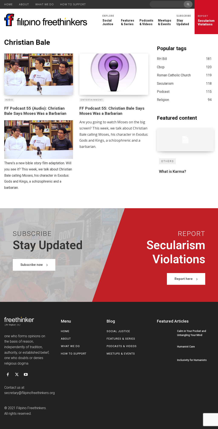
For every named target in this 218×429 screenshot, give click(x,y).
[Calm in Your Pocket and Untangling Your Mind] (165, 333)
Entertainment (92, 100)
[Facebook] (7, 374)
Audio (9, 100)
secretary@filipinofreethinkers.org (29, 393)
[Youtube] (25, 374)
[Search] (188, 4)
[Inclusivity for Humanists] (165, 360)
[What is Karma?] (185, 139)
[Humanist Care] (165, 347)
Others (167, 161)
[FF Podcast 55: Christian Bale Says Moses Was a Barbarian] (113, 74)
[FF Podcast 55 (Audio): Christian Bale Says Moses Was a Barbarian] (38, 74)
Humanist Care (186, 346)
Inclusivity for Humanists (192, 360)
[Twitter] (16, 374)
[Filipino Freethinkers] (46, 20)
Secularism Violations (206, 20)
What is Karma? (172, 171)
